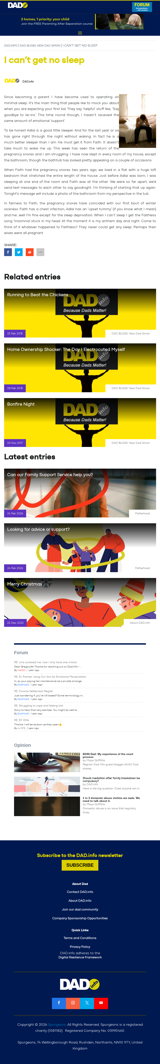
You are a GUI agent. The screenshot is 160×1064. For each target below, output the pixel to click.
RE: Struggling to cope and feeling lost (38, 705)
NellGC (22, 670)
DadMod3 (23, 699)
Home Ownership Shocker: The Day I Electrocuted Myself (66, 349)
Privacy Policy (80, 946)
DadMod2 (23, 684)
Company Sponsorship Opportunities (80, 918)
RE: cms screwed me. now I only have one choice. (45, 662)
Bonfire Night (21, 404)
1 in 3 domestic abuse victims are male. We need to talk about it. (111, 799)
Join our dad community (80, 909)
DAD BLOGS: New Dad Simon (40, 45)
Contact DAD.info (80, 891)
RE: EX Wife (21, 720)
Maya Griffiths (96, 760)
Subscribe (80, 865)
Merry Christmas (24, 584)
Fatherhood (142, 513)
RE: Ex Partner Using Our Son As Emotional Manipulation (50, 676)
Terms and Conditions (80, 938)
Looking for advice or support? (38, 529)
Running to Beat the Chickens (37, 295)
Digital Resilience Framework (80, 957)
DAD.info (10, 45)
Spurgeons (57, 1024)
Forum (21, 652)
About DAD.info (140, 623)
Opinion (22, 745)
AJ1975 (21, 728)
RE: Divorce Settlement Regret (33, 691)
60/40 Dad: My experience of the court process (108, 755)
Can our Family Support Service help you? (50, 475)
